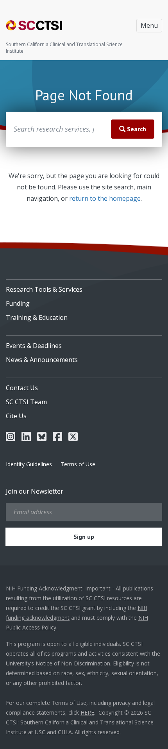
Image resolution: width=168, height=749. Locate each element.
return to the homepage (105, 198)
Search (135, 129)
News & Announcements (42, 359)
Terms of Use (78, 464)
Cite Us (16, 416)
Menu (149, 25)
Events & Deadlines (34, 345)
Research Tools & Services (44, 289)
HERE (87, 712)
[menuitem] (84, 287)
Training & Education (37, 317)
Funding (18, 303)
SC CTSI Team (26, 402)
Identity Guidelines (29, 464)
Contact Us (22, 387)
